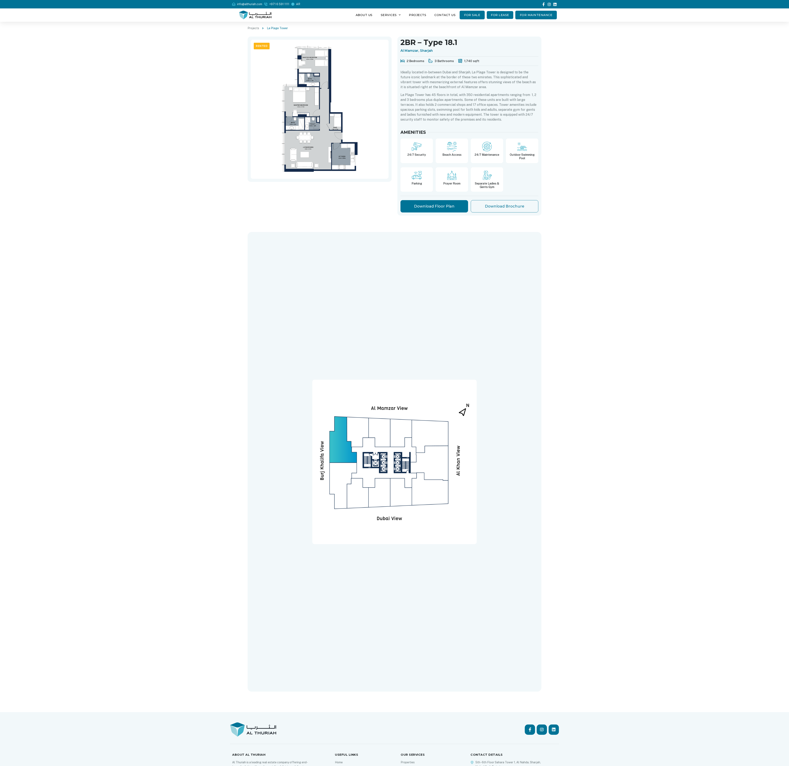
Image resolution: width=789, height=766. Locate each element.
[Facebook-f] (543, 4)
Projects (417, 15)
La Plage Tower (277, 28)
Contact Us (445, 15)
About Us (364, 15)
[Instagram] (549, 4)
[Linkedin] (555, 4)
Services (389, 15)
